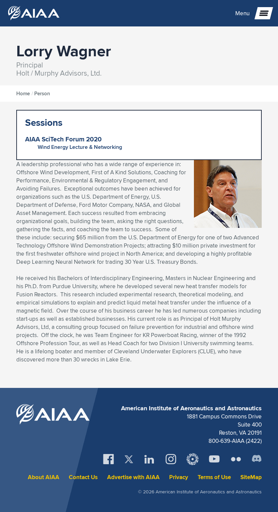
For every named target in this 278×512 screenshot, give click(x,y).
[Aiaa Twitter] (129, 459)
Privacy (178, 477)
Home (23, 93)
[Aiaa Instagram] (171, 459)
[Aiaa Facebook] (108, 459)
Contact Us (83, 477)
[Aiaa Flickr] (236, 459)
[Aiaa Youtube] (214, 459)
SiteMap (251, 477)
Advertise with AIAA (133, 477)
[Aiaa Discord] (256, 459)
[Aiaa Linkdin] (149, 459)
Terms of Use (214, 477)
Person (42, 93)
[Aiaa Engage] (192, 459)
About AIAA (43, 477)
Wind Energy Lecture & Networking (80, 147)
